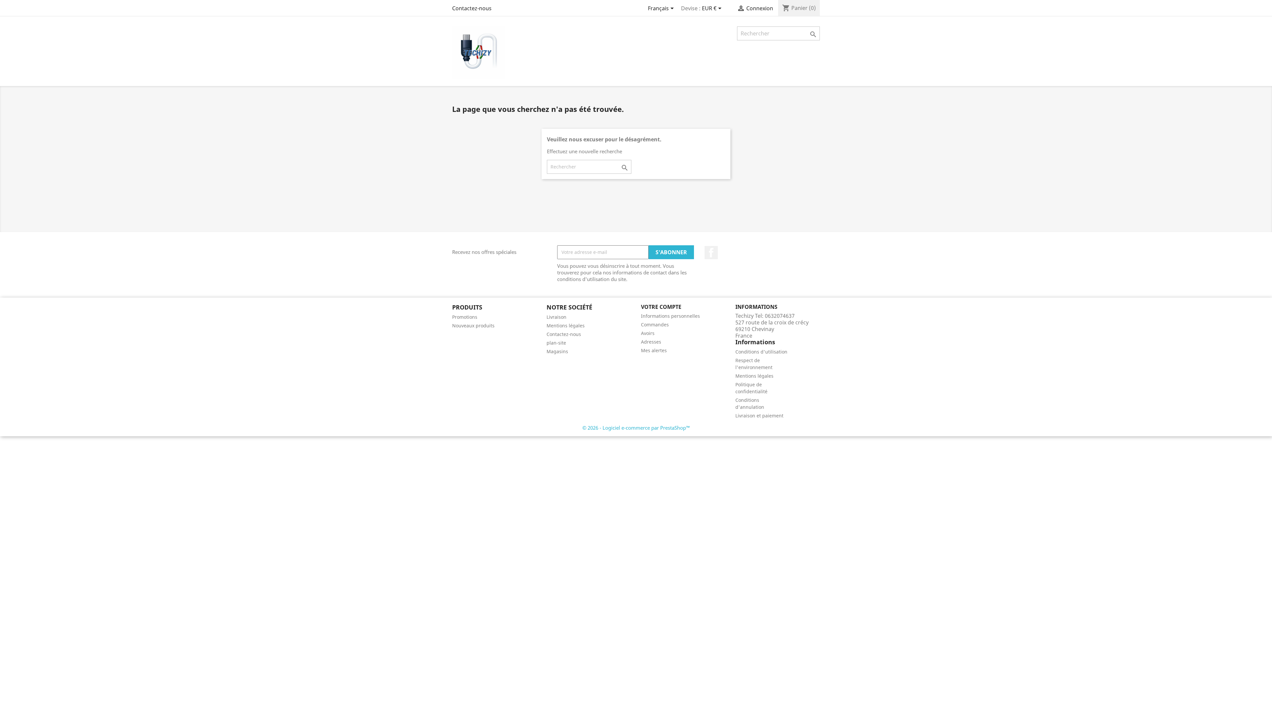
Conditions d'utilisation (761, 352)
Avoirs (648, 333)
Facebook (711, 252)
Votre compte (661, 306)
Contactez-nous (472, 8)
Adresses (651, 342)
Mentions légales (566, 325)
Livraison (556, 317)
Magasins (557, 351)
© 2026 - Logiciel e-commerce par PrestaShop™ (636, 427)
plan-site (556, 343)
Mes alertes (654, 350)
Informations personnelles (670, 316)
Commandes (655, 324)
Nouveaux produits (473, 325)
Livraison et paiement (759, 415)
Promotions (464, 317)
